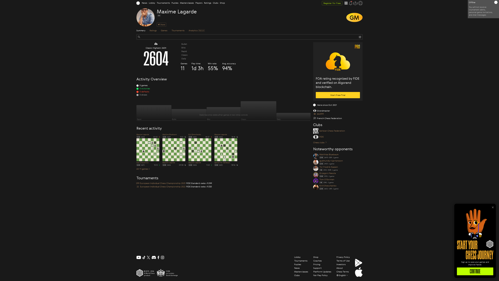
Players (198, 3)
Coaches (317, 260)
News (144, 3)
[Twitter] (148, 257)
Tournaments (163, 3)
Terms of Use (343, 260)
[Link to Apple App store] (359, 272)
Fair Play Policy (320, 275)
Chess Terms (342, 271)
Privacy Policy (343, 257)
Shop (222, 3)
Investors (341, 264)
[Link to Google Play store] (359, 263)
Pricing (316, 264)
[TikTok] (144, 257)
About (339, 268)
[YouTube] (138, 257)
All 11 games (142, 168)
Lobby (152, 3)
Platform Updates (322, 271)
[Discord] (154, 257)
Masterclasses (187, 3)
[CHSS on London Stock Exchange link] (161, 273)
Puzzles (175, 3)
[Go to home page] (138, 3)
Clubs (215, 3)
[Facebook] (158, 257)
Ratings (207, 3)
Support (317, 268)
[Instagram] (162, 257)
